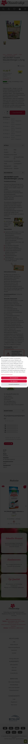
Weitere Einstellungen (7, 374)
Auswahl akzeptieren (14, 384)
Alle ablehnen (14, 381)
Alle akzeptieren (14, 378)
